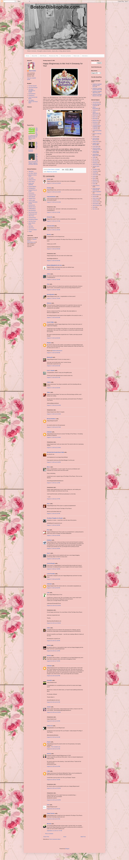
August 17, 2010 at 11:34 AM (54, 437)
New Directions (32, 210)
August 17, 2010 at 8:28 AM (53, 338)
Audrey (49, 382)
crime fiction (95, 174)
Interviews (85, 55)
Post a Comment (49, 833)
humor (94, 183)
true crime (95, 209)
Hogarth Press (32, 198)
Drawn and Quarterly (31, 184)
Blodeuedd (49, 357)
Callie (48, 771)
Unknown (49, 432)
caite (48, 592)
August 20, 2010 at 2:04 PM (53, 721)
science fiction (96, 201)
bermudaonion (50, 294)
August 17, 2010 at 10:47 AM (54, 427)
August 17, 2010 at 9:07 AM (53, 377)
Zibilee (48, 392)
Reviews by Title (53, 55)
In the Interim (96, 146)
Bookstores (95, 122)
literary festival (96, 194)
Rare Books (95, 161)
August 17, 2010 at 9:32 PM (53, 587)
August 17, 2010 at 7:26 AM (53, 279)
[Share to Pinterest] (72, 169)
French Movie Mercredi (96, 139)
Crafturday (95, 128)
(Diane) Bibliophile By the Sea (54, 265)
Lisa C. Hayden (50, 370)
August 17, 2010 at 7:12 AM (53, 269)
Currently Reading (97, 130)
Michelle (49, 823)
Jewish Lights (32, 200)
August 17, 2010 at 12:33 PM (54, 462)
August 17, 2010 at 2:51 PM (53, 513)
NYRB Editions (32, 208)
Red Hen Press (32, 221)
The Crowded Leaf (55, 746)
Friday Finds (95, 141)
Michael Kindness (51, 418)
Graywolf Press (32, 195)
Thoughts (95, 169)
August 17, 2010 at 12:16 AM (54, 192)
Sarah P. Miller (50, 322)
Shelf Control (96, 164)
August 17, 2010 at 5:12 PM (53, 558)
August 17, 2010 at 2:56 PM (53, 525)
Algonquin (31, 171)
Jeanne (49, 707)
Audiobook (95, 110)
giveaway (55, 171)
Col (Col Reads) (51, 563)
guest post (95, 182)
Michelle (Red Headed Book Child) (55, 452)
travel (94, 207)
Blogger (67, 848)
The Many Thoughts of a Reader (55, 518)
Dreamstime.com (31, 242)
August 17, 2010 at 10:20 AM (54, 414)
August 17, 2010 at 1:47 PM (53, 498)
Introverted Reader (33, 87)
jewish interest (96, 185)
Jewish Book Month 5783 (96, 155)
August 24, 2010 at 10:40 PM (54, 800)
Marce (48, 467)
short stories (95, 203)
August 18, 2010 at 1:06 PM (53, 640)
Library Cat (50, 725)
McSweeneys (32, 205)
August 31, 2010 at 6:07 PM (53, 819)
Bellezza (49, 303)
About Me (34, 55)
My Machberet (32, 93)
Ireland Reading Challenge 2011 (96, 149)
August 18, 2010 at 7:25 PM (53, 661)
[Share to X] (69, 169)
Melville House (32, 206)
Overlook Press (32, 217)
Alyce (48, 503)
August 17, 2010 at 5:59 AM (53, 248)
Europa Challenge (97, 133)
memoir (94, 196)
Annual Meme (96, 102)
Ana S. (48, 553)
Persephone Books (33, 219)
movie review (96, 198)
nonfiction (95, 200)
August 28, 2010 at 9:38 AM (53, 808)
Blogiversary (49, 171)
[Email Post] (63, 169)
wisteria (49, 753)
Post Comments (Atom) (54, 839)
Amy (48, 284)
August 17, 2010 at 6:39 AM (53, 260)
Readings (95, 162)
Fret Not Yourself (32, 85)
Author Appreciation (96, 112)
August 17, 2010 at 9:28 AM (53, 387)
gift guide (95, 180)
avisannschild (50, 225)
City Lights (31, 178)
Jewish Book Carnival (96, 152)
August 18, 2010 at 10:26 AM (54, 605)
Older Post (83, 836)
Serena (49, 645)
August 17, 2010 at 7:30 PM (53, 569)
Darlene (49, 655)
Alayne (48, 742)
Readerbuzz (31, 95)
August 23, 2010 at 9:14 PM (53, 766)
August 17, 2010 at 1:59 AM (53, 229)
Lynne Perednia (51, 573)
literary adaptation (97, 191)
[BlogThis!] (67, 169)
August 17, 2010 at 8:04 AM (53, 317)
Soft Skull (31, 226)
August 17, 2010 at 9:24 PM (53, 579)
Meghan (49, 342)
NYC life (95, 159)
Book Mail (95, 118)
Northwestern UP (33, 214)
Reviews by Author (66, 55)
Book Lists (76, 55)
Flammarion (31, 193)
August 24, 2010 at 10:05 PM (54, 788)
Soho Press (31, 227)
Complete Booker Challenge (97, 126)
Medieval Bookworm (57, 350)
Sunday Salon (96, 166)
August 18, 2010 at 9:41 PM (53, 702)
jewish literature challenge (96, 189)
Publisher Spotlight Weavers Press (97, 95)
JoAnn (48, 274)
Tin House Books (33, 229)
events (94, 176)
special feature (96, 205)
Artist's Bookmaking (96, 107)
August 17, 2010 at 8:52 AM (53, 365)
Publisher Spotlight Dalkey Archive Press (97, 85)
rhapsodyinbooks (51, 196)
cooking (94, 173)
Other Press (31, 215)
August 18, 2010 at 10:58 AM (54, 623)
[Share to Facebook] (71, 169)
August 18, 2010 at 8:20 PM (53, 675)
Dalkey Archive (32, 179)
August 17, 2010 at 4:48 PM (53, 548)
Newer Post (46, 836)
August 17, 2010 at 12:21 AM (54, 202)
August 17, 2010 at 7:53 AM (53, 298)
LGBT (94, 157)
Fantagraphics (32, 188)
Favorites (95, 136)
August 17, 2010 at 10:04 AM (54, 405)
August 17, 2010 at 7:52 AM (53, 289)
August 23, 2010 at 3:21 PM (53, 748)
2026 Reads (43, 55)
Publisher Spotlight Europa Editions (97, 89)
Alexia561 (49, 680)
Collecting (95, 124)
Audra (48, 627)
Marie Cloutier (32, 70)
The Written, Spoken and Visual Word (33, 101)
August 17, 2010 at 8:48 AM (53, 352)
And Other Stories (33, 173)
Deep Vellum (32, 181)
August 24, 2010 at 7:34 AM (53, 779)
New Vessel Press (33, 212)
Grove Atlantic (32, 196)
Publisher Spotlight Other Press (97, 92)
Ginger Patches (51, 813)
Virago (30, 231)
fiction (94, 178)
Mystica (49, 234)
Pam (48, 529)
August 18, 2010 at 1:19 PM (53, 650)
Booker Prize (96, 120)
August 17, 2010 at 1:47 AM (53, 221)
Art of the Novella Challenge (97, 104)
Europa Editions (32, 186)
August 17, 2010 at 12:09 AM (54, 183)
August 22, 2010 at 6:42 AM (53, 737)
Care (48, 804)
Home (27, 55)
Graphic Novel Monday (96, 144)
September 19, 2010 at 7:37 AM (54, 830)
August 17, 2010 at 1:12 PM (53, 482)
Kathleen (49, 540)
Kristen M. (49, 217)
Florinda (49, 188)
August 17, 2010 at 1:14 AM (53, 212)
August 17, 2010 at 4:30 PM (53, 535)
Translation (95, 171)
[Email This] (66, 169)
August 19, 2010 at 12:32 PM (54, 712)
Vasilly (48, 179)
